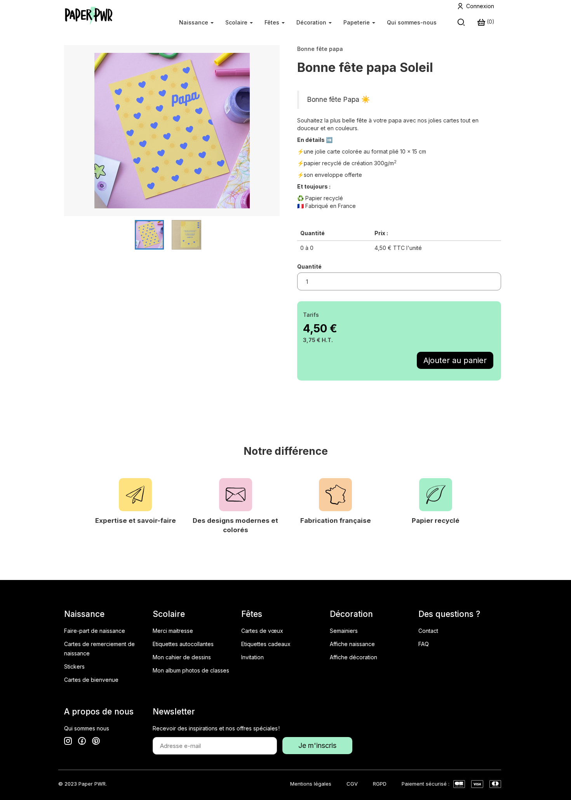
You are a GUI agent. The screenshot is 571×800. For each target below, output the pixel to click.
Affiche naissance (352, 644)
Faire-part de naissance (94, 630)
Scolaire (237, 22)
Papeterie (357, 22)
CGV (352, 784)
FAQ (423, 644)
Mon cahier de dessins (182, 657)
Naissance (194, 22)
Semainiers (344, 630)
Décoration (312, 22)
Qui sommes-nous (412, 22)
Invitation (252, 657)
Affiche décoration (353, 657)
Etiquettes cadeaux (266, 644)
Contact (428, 630)
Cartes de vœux (262, 630)
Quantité (309, 266)
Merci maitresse (173, 630)
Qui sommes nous (86, 728)
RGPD (379, 784)
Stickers (74, 666)
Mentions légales (310, 784)
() (489, 21)
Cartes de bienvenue (91, 679)
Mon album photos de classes (191, 670)
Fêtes (273, 22)
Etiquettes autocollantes (183, 644)
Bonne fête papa (320, 48)
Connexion (480, 6)
